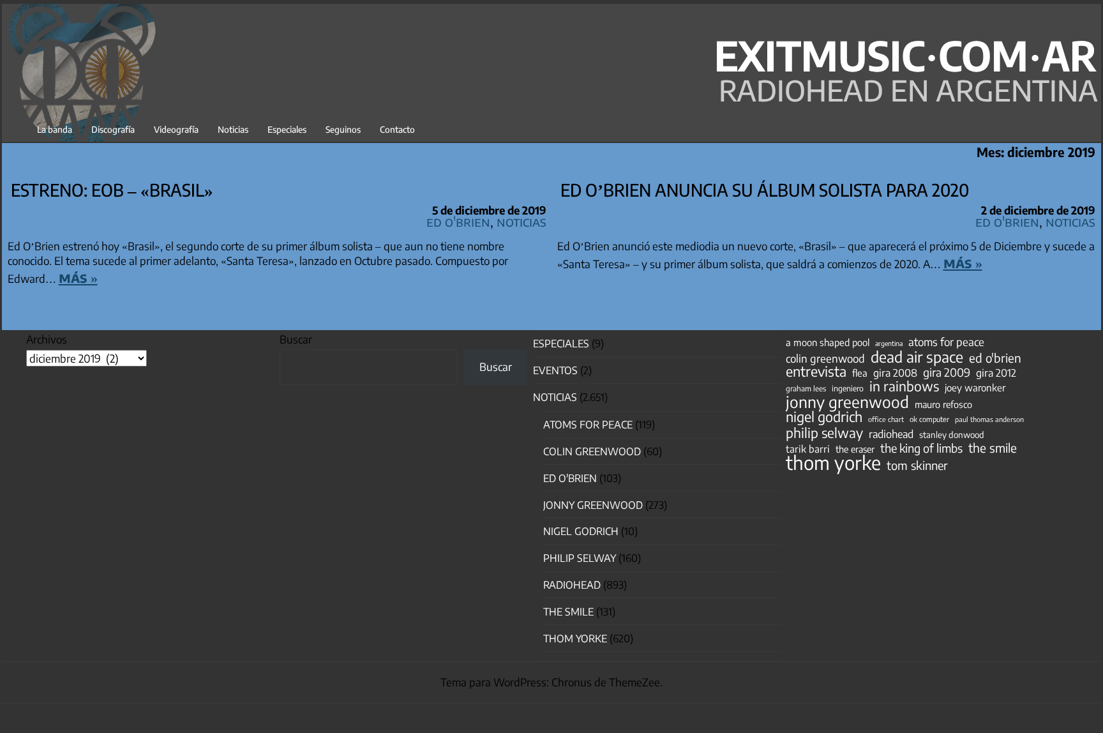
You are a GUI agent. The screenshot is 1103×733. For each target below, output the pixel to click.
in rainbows (904, 386)
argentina (889, 343)
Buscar (296, 339)
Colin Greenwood (592, 451)
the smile (992, 447)
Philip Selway (579, 558)
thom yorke (833, 462)
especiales (561, 343)
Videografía (176, 129)
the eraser (855, 449)
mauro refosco (943, 404)
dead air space (917, 357)
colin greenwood (825, 358)
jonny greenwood (847, 401)
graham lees (806, 388)
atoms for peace (946, 341)
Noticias (233, 129)
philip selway (824, 433)
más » (78, 277)
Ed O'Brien (458, 221)
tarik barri (808, 448)
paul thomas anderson (989, 419)
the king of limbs (921, 448)
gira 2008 (895, 372)
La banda (54, 129)
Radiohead (572, 584)
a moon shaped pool (827, 342)
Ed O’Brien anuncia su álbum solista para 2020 (764, 189)
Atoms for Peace (588, 424)
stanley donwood (951, 434)
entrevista (816, 371)
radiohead (891, 434)
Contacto (397, 129)
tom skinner (917, 465)
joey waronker (975, 387)
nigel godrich (581, 531)
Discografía (113, 129)
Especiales (286, 129)
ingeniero (848, 388)
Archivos (46, 339)
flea (859, 373)
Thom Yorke (575, 638)
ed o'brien (995, 358)
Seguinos (343, 129)
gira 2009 (946, 372)
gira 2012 (996, 372)
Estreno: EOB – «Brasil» (112, 189)
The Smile (568, 611)
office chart (886, 419)
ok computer (929, 418)
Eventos (555, 370)
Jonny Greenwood (593, 505)
